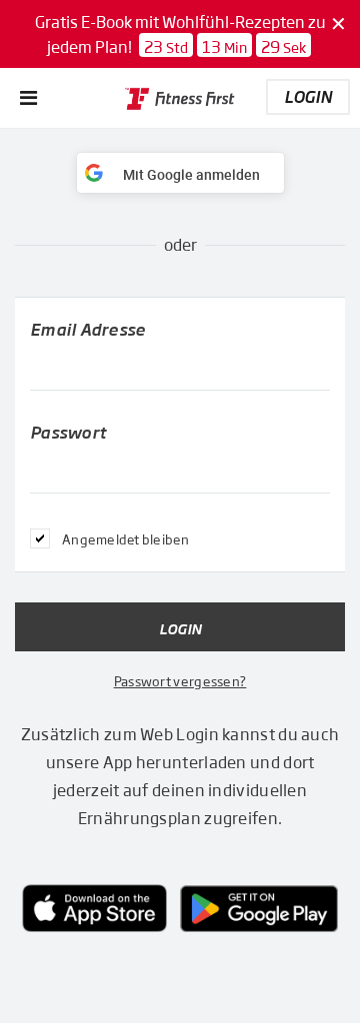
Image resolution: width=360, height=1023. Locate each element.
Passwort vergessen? (180, 680)
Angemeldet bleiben (126, 538)
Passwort (68, 432)
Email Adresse (87, 329)
